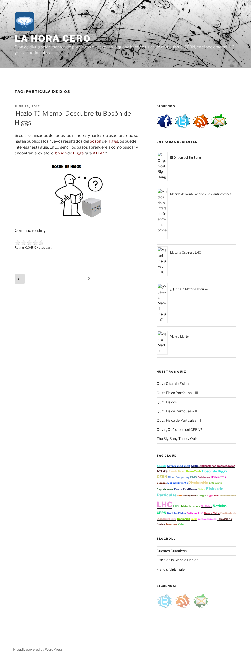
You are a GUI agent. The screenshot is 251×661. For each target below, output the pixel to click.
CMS (193, 477)
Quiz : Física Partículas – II (177, 411)
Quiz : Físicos (167, 402)
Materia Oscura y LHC (185, 252)
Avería (172, 471)
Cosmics (162, 482)
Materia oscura (190, 506)
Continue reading (30, 230)
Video (181, 524)
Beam (181, 471)
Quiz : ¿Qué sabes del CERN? (179, 429)
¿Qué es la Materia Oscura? (189, 289)
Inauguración (228, 495)
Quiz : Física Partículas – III (177, 393)
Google (201, 495)
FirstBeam (190, 489)
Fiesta (178, 489)
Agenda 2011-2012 (178, 466)
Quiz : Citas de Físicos (173, 383)
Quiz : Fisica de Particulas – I (179, 420)
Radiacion (183, 519)
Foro (180, 495)
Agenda (161, 466)
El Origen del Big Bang (185, 157)
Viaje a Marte (179, 336)
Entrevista (215, 482)
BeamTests (193, 471)
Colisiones (204, 477)
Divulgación (198, 482)
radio (194, 519)
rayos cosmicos (207, 518)
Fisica (201, 489)
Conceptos (218, 477)
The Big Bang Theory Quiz (177, 438)
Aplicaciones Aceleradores (217, 466)
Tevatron (171, 524)
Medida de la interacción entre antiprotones (200, 194)
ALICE (195, 466)
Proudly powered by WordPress (38, 649)
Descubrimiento (177, 482)
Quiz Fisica (169, 519)
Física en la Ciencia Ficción (177, 560)
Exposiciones (165, 489)
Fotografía (190, 495)
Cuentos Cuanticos (172, 551)
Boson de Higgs (214, 471)
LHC (164, 504)
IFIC (216, 495)
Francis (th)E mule (171, 569)
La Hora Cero (53, 38)
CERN (162, 476)
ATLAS (162, 471)
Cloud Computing (178, 477)
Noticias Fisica (176, 513)
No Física (206, 506)
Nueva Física (212, 513)
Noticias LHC (195, 513)
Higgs (210, 495)
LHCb (176, 506)
